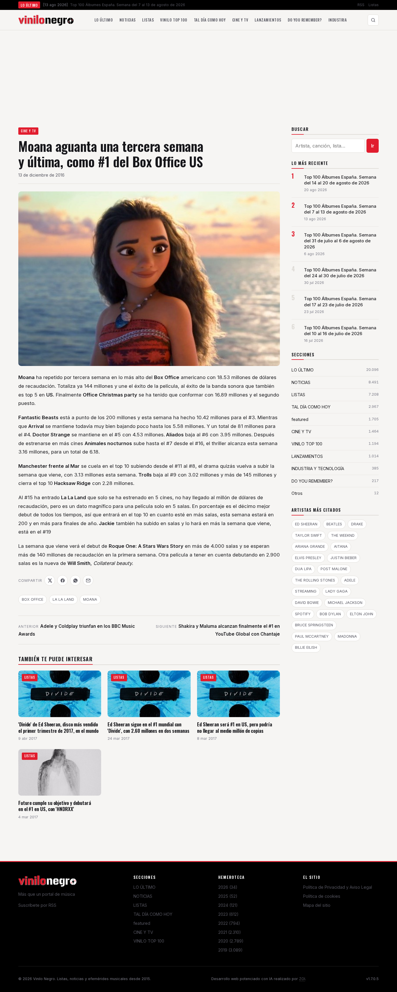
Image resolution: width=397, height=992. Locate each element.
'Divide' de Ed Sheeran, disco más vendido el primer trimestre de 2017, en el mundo (58, 727)
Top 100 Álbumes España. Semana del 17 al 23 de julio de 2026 (340, 301)
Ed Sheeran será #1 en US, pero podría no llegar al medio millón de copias (234, 727)
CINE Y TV (28, 131)
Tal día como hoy (210, 20)
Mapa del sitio (316, 905)
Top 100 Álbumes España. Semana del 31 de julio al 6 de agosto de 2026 (340, 240)
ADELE (349, 580)
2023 (228, 914)
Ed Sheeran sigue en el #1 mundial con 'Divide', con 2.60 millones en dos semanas (148, 727)
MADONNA (347, 636)
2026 (227, 887)
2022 (229, 923)
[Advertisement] (198, 74)
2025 (227, 896)
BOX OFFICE (32, 599)
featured (141, 923)
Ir (372, 146)
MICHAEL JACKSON (345, 602)
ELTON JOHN (361, 614)
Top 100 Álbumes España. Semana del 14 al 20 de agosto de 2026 (340, 180)
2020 (231, 940)
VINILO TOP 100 (148, 940)
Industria (337, 20)
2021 (229, 932)
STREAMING (305, 591)
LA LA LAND (63, 599)
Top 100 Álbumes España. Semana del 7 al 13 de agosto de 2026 (340, 209)
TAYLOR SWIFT (308, 535)
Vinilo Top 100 (173, 20)
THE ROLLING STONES (315, 580)
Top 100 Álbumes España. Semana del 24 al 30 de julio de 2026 (340, 272)
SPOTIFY (303, 614)
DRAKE (357, 524)
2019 (230, 949)
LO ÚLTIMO (144, 887)
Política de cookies (321, 896)
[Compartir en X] (49, 580)
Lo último (103, 20)
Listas (374, 5)
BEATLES (334, 524)
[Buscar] (373, 20)
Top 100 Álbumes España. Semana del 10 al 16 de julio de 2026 (340, 330)
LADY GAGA (337, 591)
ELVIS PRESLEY (308, 558)
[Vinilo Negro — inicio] (46, 20)
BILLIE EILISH (306, 647)
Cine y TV (240, 20)
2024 (228, 905)
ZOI (302, 979)
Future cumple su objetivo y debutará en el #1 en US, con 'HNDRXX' (54, 806)
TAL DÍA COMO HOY (152, 914)
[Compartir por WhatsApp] (75, 580)
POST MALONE (334, 569)
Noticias (127, 20)
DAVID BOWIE (307, 602)
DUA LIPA (303, 569)
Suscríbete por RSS (37, 905)
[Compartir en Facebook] (62, 580)
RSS (360, 5)
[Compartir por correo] (88, 580)
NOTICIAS (142, 896)
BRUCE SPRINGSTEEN (314, 625)
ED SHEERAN (306, 524)
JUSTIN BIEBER (343, 558)
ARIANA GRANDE (310, 546)
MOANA (90, 599)
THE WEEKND (343, 535)
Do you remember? (305, 20)
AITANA (341, 546)
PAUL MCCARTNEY (312, 636)
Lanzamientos (268, 20)
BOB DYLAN (330, 614)
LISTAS (140, 905)
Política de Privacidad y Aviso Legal (337, 887)
